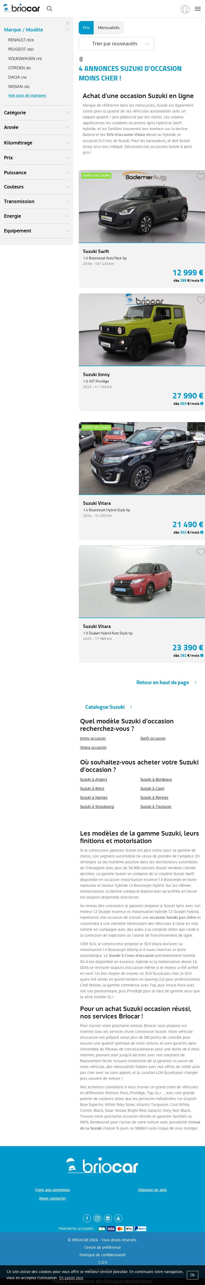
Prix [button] (8, 158)
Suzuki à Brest (92, 788)
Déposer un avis (152, 1190)
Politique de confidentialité (103, 1255)
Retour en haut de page (162, 682)
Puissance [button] (15, 173)
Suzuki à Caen (152, 788)
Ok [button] (192, 1275)
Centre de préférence (102, 1247)
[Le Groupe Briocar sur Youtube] (118, 1218)
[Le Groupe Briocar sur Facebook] (87, 1218)
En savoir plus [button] (71, 1277)
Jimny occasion (93, 738)
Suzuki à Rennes (154, 797)
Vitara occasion (93, 747)
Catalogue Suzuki (105, 707)
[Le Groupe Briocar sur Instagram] (97, 1218)
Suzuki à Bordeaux (156, 779)
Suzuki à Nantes (94, 797)
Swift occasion (152, 738)
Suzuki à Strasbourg (97, 806)
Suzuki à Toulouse (155, 806)
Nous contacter (52, 1198)
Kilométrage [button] (18, 143)
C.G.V (102, 1262)
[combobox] (116, 43)
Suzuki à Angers (93, 779)
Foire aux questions (52, 1190)
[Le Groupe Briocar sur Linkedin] (108, 1218)
